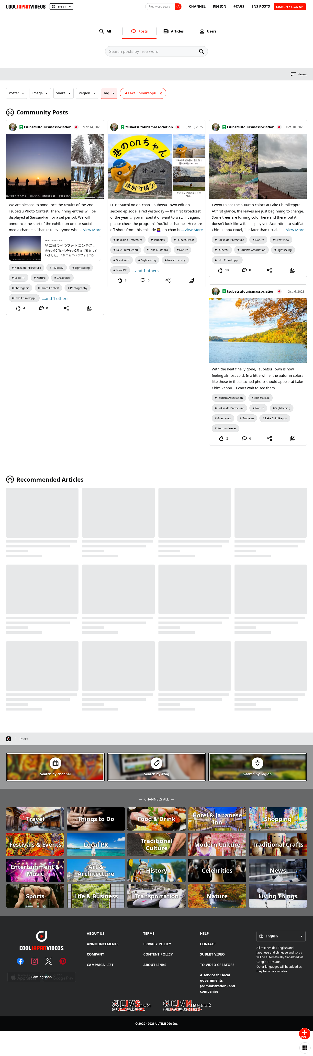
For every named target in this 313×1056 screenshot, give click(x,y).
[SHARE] (66, 308)
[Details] (89, 308)
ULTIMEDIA (163, 1024)
